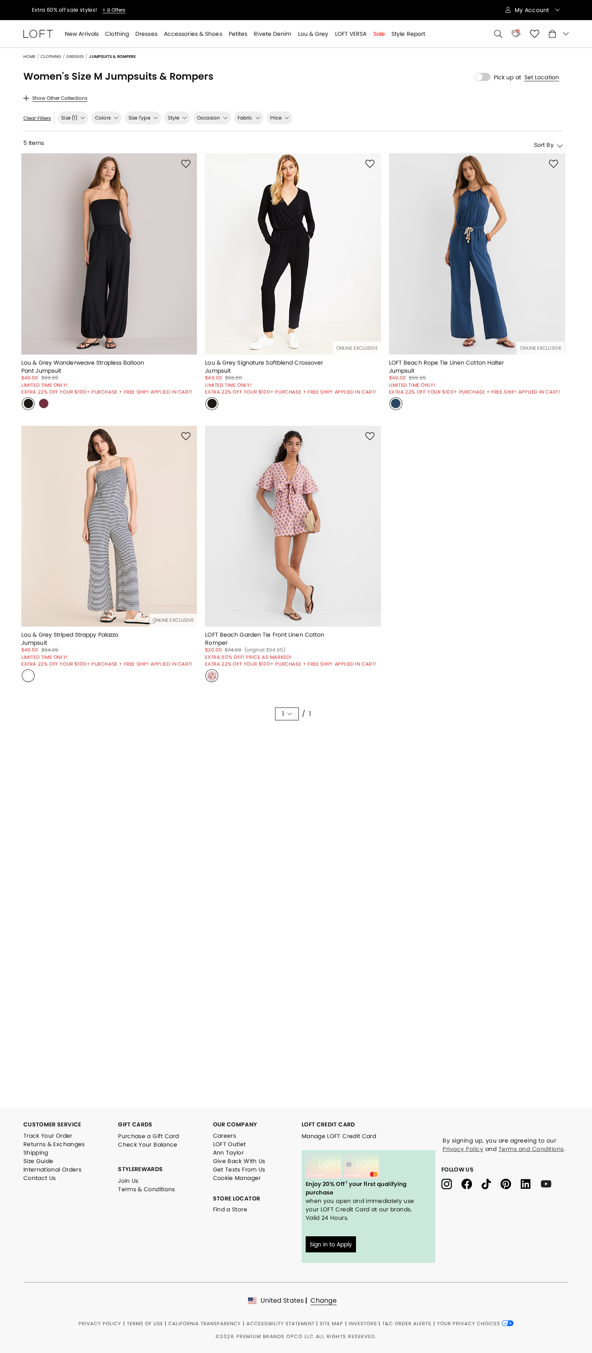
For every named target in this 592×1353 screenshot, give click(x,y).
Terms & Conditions (146, 1189)
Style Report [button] (408, 34)
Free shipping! (52, 10)
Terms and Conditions (531, 1149)
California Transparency (204, 1323)
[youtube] (549, 1183)
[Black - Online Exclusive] (212, 404)
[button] (541, 77)
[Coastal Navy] (396, 404)
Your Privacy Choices (469, 1323)
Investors (363, 1323)
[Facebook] (472, 1183)
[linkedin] (531, 1183)
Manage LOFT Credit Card (339, 1136)
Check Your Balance (147, 1145)
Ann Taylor (228, 1153)
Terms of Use (145, 1323)
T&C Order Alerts (406, 1323)
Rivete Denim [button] (272, 34)
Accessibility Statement (280, 1323)
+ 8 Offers (87, 10)
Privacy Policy (463, 1149)
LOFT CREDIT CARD (328, 1124)
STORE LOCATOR (237, 1198)
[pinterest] (511, 1183)
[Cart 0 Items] (559, 34)
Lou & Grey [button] (313, 34)
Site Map (331, 1323)
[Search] (498, 34)
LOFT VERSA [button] (351, 34)
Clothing (51, 57)
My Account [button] (533, 10)
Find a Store (230, 1209)
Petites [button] (238, 34)
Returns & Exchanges (54, 1144)
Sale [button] (379, 34)
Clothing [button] (117, 34)
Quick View (109, 344)
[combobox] (518, 144)
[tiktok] (491, 1183)
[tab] (73, 117)
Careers (224, 1136)
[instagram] (451, 1183)
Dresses (75, 57)
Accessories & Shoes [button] (193, 34)
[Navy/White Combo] (28, 676)
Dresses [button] (146, 34)
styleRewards (140, 1169)
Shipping (35, 1153)
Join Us (128, 1181)
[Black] (28, 404)
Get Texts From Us (239, 1169)
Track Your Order (47, 1136)
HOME (29, 57)
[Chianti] (43, 404)
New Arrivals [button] (82, 34)
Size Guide (38, 1161)
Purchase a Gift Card (148, 1136)
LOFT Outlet (229, 1144)
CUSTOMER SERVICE (52, 1124)
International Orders (52, 1169)
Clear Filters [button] (37, 118)
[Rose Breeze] (212, 676)
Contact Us (39, 1178)
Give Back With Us (239, 1161)
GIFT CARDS (135, 1124)
